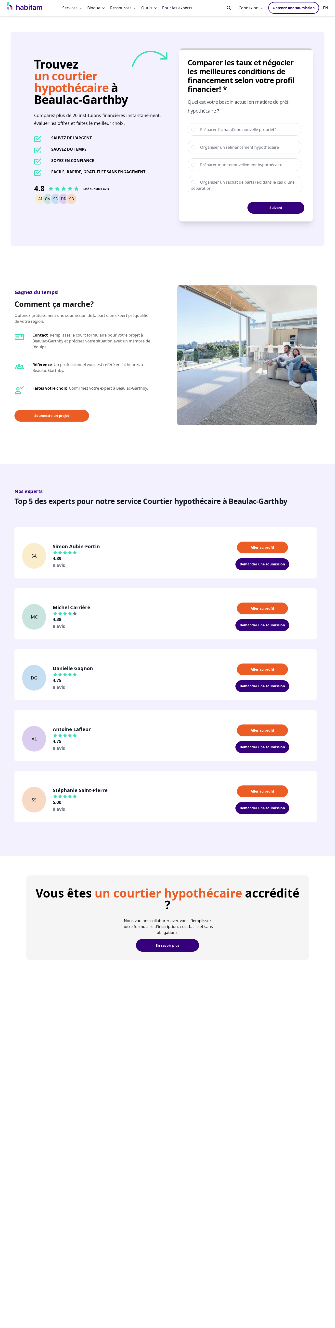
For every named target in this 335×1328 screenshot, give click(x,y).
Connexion (248, 8)
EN (325, 8)
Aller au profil (262, 547)
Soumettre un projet (51, 415)
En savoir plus (167, 945)
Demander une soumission (262, 564)
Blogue (93, 8)
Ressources (120, 8)
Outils (146, 8)
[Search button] (229, 8)
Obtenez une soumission (294, 7)
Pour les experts (177, 8)
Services (69, 8)
